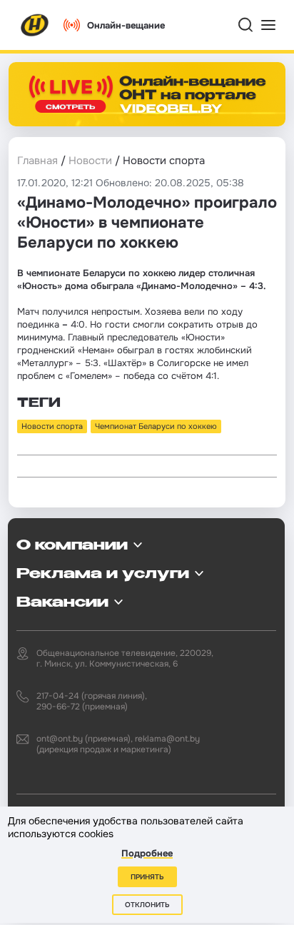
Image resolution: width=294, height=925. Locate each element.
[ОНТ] (35, 25)
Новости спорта (52, 426)
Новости (90, 160)
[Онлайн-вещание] (147, 94)
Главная (37, 160)
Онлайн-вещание (126, 25)
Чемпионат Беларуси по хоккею (156, 426)
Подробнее (147, 853)
